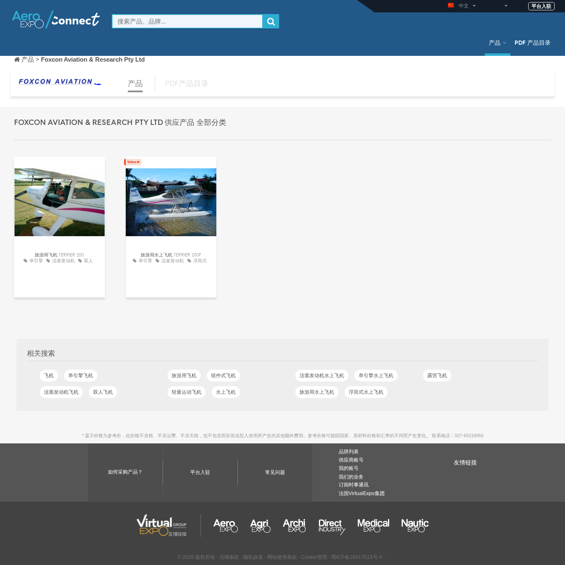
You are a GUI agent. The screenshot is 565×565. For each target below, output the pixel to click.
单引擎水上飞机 (376, 375)
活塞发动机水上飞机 (321, 375)
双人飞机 (103, 392)
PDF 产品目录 (533, 42)
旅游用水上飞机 (316, 392)
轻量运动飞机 (186, 392)
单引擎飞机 (80, 375)
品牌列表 (349, 452)
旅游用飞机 (184, 375)
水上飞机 (226, 392)
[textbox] (187, 21)
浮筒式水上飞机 (366, 392)
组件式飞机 (223, 375)
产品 (494, 42)
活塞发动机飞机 (61, 392)
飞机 (49, 375)
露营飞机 (437, 375)
